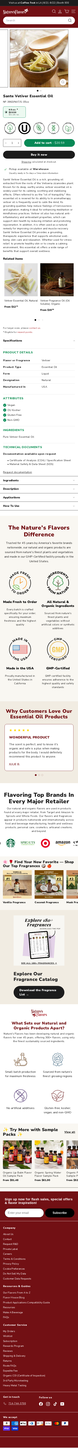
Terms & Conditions (14, 1259)
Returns (7, 1361)
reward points (24, 332)
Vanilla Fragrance (14, 902)
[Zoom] (62, 82)
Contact (7, 1239)
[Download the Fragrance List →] (39, 940)
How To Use (11, 506)
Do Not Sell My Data (14, 1273)
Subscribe (60, 1212)
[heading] (15, 11)
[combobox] (39, 20)
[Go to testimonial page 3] (42, 775)
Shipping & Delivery (14, 1356)
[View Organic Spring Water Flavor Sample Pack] (49, 1154)
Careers (7, 1254)
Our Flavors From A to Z (16, 1292)
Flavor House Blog (13, 1297)
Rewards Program (13, 1346)
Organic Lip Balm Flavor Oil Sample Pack (17, 1174)
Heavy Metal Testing (14, 1385)
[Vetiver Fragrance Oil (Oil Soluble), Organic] (57, 279)
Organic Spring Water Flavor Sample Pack (48, 1174)
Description (11, 489)
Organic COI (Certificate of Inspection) (24, 1375)
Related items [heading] (13, 259)
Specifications (12, 340)
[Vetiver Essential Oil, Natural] (21, 279)
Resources (9, 1307)
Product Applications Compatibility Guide (26, 1302)
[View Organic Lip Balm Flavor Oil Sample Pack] (17, 1154)
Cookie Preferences (14, 1269)
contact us (34, 328)
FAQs (6, 1317)
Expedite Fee (10, 1370)
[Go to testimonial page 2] (39, 775)
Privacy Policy (11, 1263)
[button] (66, 11)
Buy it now (39, 155)
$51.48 (10, 1180)
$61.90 (42, 1180)
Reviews (8, 1351)
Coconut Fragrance (47, 902)
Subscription (10, 1341)
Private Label (10, 1249)
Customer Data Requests (17, 1278)
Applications (11, 497)
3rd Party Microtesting (15, 1380)
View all (69, 1132)
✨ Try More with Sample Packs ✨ (30, 1132)
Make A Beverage (13, 1312)
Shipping (26, 161)
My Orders (9, 1331)
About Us (8, 1234)
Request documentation (17, 472)
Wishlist (8, 1336)
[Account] (60, 11)
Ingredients (11, 480)
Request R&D (10, 1244)
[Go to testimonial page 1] (36, 775)
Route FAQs (10, 1365)
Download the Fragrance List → (37, 992)
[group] (40, 1161)
